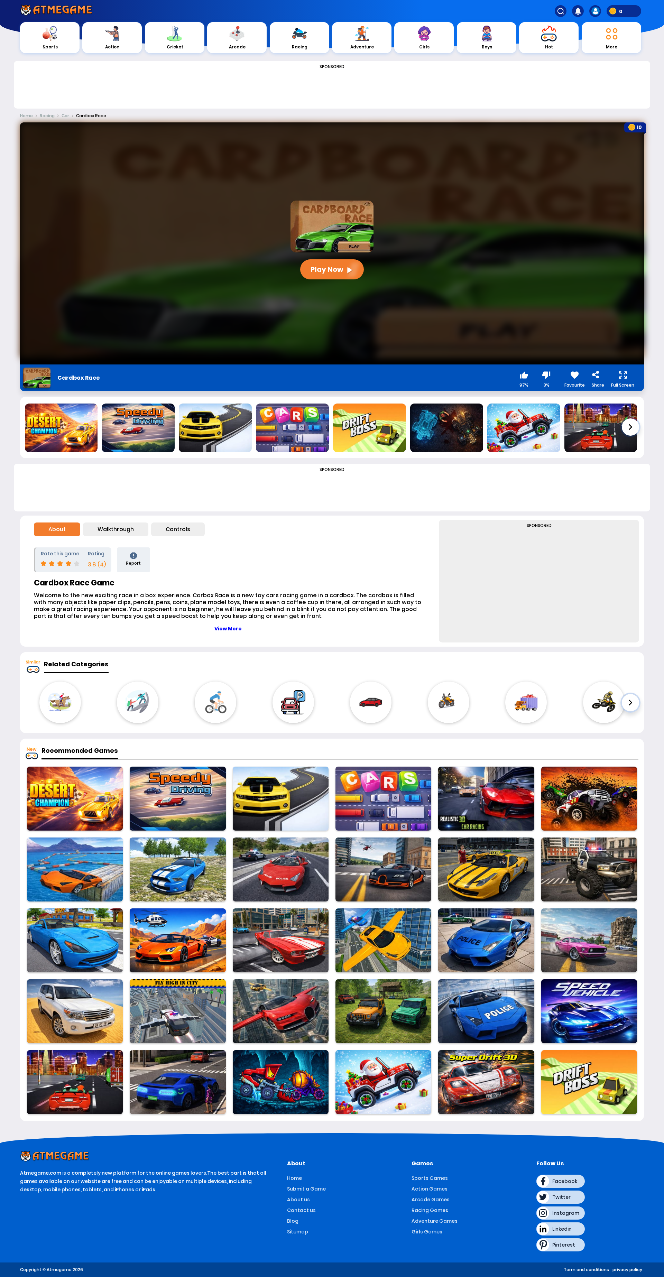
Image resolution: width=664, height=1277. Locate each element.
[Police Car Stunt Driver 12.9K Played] (281, 869)
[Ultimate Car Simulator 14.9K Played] (383, 869)
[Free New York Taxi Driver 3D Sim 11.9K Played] (486, 869)
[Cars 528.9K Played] (383, 799)
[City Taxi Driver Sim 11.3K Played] (177, 1082)
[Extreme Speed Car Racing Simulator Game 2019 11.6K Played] (589, 1011)
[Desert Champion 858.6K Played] (75, 799)
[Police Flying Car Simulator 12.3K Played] (177, 1011)
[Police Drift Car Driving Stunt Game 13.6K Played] (486, 940)
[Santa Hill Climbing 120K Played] (383, 1082)
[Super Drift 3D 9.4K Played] (486, 1082)
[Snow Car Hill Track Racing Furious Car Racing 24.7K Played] (486, 799)
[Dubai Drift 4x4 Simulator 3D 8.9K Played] (75, 1011)
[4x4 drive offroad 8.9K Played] (383, 1011)
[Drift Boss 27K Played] (589, 1082)
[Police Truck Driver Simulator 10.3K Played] (589, 869)
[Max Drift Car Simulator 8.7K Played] (589, 940)
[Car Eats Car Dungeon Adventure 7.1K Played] (281, 1082)
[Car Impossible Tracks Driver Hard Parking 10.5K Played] (75, 869)
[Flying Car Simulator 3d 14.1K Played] (383, 940)
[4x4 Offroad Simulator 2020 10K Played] (177, 869)
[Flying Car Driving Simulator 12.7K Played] (281, 1011)
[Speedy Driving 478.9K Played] (177, 799)
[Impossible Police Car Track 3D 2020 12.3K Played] (486, 1011)
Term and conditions (586, 1270)
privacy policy (627, 1270)
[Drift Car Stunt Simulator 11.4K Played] (281, 940)
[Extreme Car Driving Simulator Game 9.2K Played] (75, 940)
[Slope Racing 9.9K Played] (589, 799)
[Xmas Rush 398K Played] (75, 1082)
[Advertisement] (332, 87)
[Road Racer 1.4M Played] (281, 799)
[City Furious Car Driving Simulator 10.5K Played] (177, 940)
